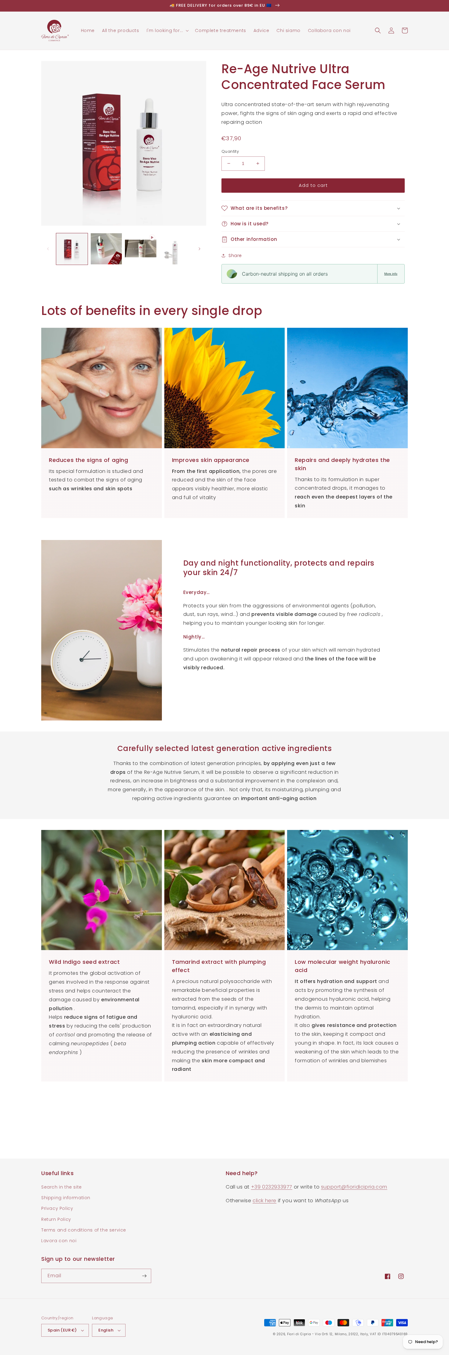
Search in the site (61, 1187)
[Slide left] (48, 249)
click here (264, 1200)
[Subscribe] (144, 1276)
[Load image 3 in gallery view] (175, 249)
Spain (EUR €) (62, 1330)
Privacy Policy (57, 1208)
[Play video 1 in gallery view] (140, 249)
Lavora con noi (58, 1241)
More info (390, 273)
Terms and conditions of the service (83, 1230)
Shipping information (65, 1198)
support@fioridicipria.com (354, 1186)
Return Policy (56, 1219)
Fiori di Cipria (299, 1334)
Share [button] (235, 255)
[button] (167, 30)
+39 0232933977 (271, 1186)
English (105, 1330)
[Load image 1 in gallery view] (72, 249)
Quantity (230, 151)
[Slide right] (199, 249)
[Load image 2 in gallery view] (106, 249)
